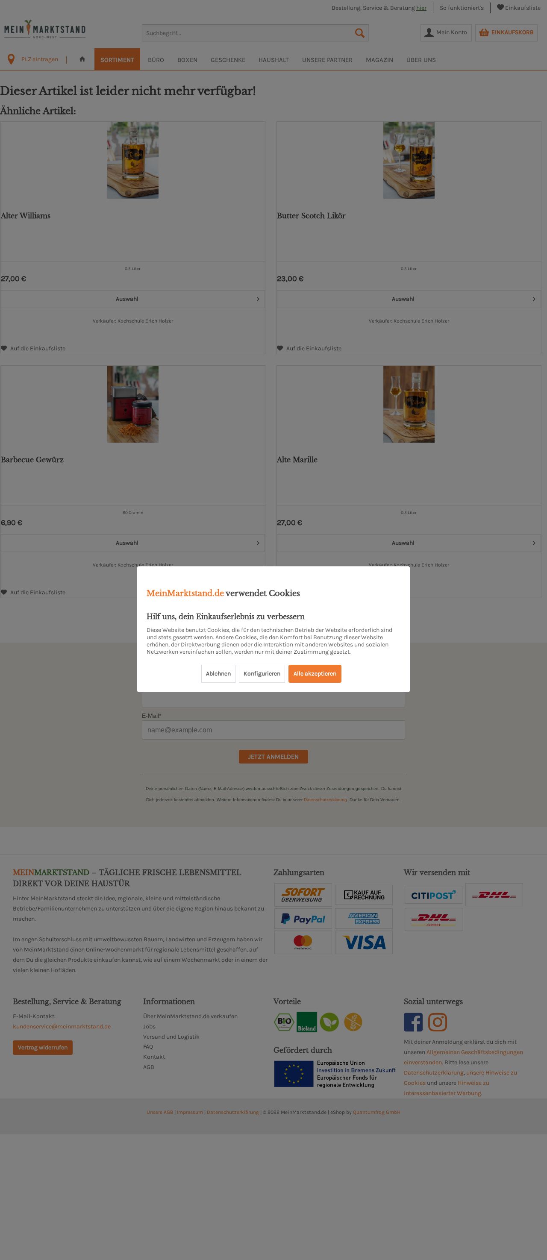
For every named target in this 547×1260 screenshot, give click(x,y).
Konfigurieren (262, 673)
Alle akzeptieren (315, 673)
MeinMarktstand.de (185, 593)
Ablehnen (218, 673)
